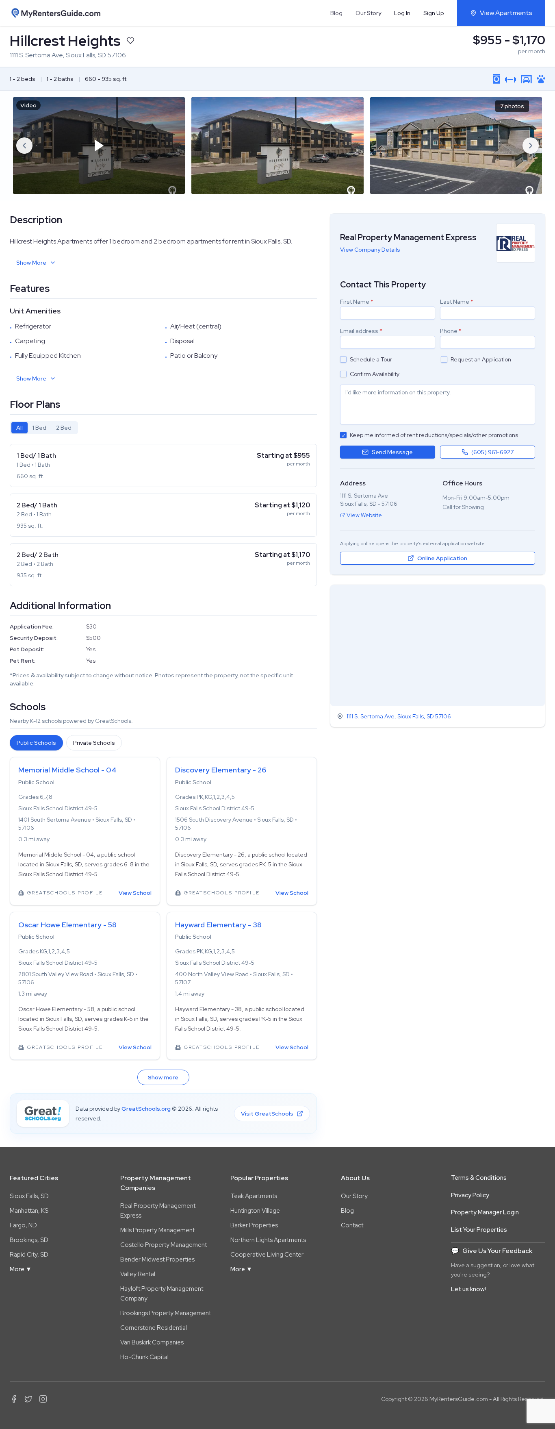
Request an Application (481, 359)
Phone (451, 331)
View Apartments (506, 13)
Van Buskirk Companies (152, 1342)
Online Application (442, 558)
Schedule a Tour (371, 359)
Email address (361, 331)
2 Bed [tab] (64, 427)
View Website (364, 515)
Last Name (456, 301)
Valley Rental (137, 1274)
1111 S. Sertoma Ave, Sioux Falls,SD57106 (399, 716)
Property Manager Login (485, 1212)
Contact (352, 1225)
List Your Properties (479, 1230)
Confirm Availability (374, 374)
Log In (402, 13)
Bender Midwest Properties (157, 1259)
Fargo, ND (23, 1225)
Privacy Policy (470, 1195)
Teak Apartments (253, 1196)
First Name (356, 301)
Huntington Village (255, 1211)
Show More (31, 262)
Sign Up (433, 13)
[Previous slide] (24, 145)
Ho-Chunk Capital (144, 1357)
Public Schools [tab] (36, 742)
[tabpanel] (163, 515)
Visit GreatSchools (267, 1113)
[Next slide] (530, 145)
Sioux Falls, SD (29, 1196)
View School (135, 892)
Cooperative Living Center (267, 1255)
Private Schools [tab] (94, 742)
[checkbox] (343, 359)
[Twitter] (28, 1399)
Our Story (368, 13)
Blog (336, 13)
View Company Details (370, 249)
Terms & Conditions (479, 1178)
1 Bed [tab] (39, 427)
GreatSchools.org (146, 1108)
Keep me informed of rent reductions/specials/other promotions (434, 435)
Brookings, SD (29, 1240)
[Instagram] (43, 1399)
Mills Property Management (157, 1230)
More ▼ (21, 1269)
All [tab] (19, 427)
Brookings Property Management (165, 1313)
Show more (163, 1077)
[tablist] (44, 427)
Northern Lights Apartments (268, 1240)
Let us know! (468, 1289)
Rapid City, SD (29, 1255)
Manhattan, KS (29, 1211)
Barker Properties (254, 1225)
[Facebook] (14, 1399)
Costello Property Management (163, 1245)
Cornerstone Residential (153, 1328)
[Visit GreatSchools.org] (43, 1113)
